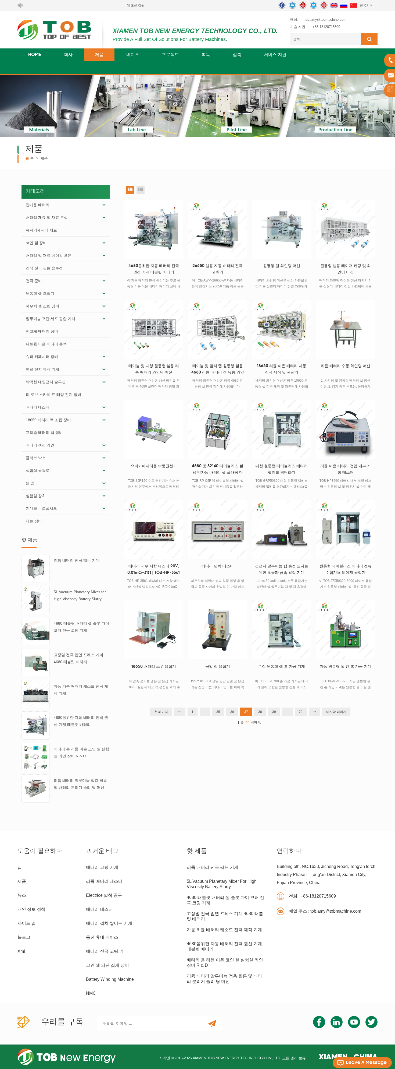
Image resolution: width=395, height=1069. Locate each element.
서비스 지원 (275, 55)
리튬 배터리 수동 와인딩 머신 (345, 366)
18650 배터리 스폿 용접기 (153, 667)
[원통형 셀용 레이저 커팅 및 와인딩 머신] (345, 229)
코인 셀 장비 (36, 243)
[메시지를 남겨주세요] (362, 1062)
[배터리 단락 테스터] (217, 529)
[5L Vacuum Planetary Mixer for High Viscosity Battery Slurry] (35, 599)
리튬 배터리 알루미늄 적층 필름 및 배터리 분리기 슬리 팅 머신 (80, 784)
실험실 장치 (36, 496)
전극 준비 (34, 281)
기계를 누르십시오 (41, 508)
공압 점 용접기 (217, 667)
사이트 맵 (26, 923)
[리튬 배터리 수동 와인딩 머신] (345, 329)
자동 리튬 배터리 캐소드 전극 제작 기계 (81, 689)
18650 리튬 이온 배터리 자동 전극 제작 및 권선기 (281, 369)
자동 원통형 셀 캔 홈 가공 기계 (345, 667)
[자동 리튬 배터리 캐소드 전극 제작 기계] (35, 694)
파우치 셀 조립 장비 (42, 306)
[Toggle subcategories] (104, 205)
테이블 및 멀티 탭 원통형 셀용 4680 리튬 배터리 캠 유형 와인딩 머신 (217, 370)
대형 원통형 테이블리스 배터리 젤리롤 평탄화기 (282, 469)
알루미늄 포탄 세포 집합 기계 (50, 319)
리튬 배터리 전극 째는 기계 (76, 560)
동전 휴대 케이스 (102, 937)
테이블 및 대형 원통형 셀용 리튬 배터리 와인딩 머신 (153, 369)
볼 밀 (30, 483)
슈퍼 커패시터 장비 (42, 356)
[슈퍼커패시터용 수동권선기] (153, 429)
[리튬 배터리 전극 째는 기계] (35, 568)
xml (21, 951)
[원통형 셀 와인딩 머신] (281, 229)
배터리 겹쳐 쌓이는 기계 (109, 923)
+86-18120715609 (326, 27)
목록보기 (141, 190)
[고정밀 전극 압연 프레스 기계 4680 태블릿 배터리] (35, 662)
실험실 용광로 (37, 470)
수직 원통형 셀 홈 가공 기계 (281, 667)
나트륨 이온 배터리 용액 (46, 344)
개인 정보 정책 (31, 909)
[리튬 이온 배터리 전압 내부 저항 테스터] (345, 429)
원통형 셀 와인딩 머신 (281, 266)
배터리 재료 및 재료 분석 (47, 217)
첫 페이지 (161, 712)
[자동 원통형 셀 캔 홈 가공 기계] (345, 629)
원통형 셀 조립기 (40, 293)
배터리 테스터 (37, 407)
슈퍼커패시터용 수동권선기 (154, 466)
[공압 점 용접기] (217, 629)
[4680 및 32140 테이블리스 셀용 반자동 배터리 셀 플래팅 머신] (217, 429)
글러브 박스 (36, 458)
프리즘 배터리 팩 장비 (44, 432)
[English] (334, 5)
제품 (99, 55)
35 (218, 712)
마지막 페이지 (336, 712)
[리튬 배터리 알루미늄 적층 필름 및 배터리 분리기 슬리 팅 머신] (35, 788)
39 (274, 712)
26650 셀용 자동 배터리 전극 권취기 (217, 269)
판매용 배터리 (37, 205)
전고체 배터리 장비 (42, 331)
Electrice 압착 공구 (104, 895)
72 (301, 712)
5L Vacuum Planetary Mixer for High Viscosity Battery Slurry (80, 595)
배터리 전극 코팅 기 (105, 951)
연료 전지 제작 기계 (42, 369)
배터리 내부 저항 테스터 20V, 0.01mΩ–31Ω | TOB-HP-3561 (153, 569)
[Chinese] (353, 5)
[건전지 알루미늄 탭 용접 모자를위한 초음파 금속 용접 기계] (281, 529)
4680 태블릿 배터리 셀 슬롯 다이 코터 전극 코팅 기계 (81, 626)
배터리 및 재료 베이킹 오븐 (48, 255)
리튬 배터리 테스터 (104, 881)
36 (232, 712)
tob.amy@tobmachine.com (325, 19)
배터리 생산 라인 (40, 445)
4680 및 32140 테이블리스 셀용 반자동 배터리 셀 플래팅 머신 (217, 470)
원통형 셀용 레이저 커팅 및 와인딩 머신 (345, 269)
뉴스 (21, 895)
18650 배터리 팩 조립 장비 (48, 420)
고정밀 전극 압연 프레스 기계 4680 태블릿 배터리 (78, 658)
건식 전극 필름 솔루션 (44, 268)
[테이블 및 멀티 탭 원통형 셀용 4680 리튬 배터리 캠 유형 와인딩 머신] (217, 329)
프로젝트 (170, 55)
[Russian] (343, 5)
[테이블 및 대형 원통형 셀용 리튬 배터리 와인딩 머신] (153, 329)
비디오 (132, 55)
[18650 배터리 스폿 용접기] (153, 629)
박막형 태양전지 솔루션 (46, 382)
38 (260, 712)
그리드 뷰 (130, 190)
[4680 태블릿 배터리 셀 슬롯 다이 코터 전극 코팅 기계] (35, 631)
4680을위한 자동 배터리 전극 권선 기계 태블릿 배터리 (81, 721)
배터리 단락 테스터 (218, 566)
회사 (68, 55)
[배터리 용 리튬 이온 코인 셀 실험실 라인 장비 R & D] (35, 756)
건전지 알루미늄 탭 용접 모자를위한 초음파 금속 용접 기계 (281, 569)
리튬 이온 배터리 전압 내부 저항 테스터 (345, 469)
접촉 (237, 55)
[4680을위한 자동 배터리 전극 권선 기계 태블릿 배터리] (35, 725)
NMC (91, 993)
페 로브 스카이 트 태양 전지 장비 (53, 394)
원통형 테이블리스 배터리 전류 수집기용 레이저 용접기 (345, 569)
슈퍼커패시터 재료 (41, 230)
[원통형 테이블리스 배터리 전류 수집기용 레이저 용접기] (345, 529)
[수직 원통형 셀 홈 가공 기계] (281, 629)
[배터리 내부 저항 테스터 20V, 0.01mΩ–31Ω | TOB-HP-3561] (153, 529)
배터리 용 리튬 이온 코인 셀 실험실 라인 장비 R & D (81, 752)
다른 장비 (34, 521)
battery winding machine (110, 979)
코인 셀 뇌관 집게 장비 (107, 965)
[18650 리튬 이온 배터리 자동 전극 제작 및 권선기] (281, 329)
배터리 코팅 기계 (102, 867)
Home (34, 55)
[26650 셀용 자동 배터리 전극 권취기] (217, 229)
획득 (206, 55)
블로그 (23, 937)
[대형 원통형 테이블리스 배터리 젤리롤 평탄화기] (281, 429)
